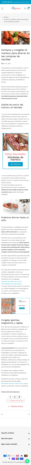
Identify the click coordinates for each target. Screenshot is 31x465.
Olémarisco (11, 462)
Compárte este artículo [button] (16, 400)
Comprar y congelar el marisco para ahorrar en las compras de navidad (16, 20)
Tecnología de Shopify (22, 462)
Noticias (6, 17)
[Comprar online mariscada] (15, 151)
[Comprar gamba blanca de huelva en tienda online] (15, 306)
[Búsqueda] (25, 8)
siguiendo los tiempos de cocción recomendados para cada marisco (11, 283)
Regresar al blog (17, 406)
